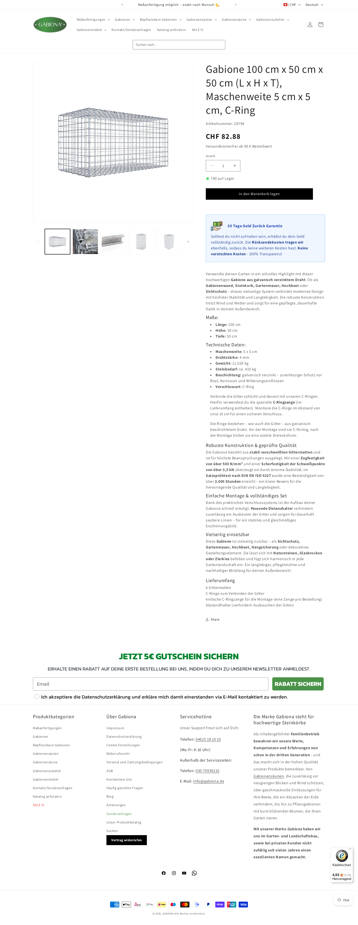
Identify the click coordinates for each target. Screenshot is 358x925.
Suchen (112, 831)
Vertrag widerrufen (126, 840)
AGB (109, 771)
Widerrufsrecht (118, 753)
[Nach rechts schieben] (188, 241)
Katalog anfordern (47, 796)
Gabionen (40, 736)
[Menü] (350, 850)
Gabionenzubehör (47, 771)
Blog (109, 796)
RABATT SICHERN (298, 684)
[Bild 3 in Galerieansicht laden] (113, 241)
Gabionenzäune (45, 762)
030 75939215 (207, 770)
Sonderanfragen (119, 814)
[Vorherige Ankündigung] (122, 4)
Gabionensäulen (46, 753)
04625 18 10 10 (208, 739)
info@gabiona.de (208, 781)
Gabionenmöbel (45, 779)
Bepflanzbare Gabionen (51, 745)
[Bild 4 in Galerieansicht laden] (141, 241)
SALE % (38, 805)
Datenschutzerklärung (124, 736)
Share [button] (215, 619)
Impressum (115, 728)
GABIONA (168, 913)
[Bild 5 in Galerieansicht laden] (169, 241)
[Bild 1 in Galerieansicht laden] (57, 241)
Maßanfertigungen (47, 728)
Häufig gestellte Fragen (124, 788)
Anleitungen (116, 805)
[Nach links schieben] (38, 241)
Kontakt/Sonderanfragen (52, 788)
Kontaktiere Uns (119, 779)
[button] (93, 19)
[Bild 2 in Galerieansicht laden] (85, 241)
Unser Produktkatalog (123, 822)
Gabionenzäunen (269, 776)
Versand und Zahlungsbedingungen (134, 762)
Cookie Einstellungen (123, 745)
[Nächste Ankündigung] (235, 4)
